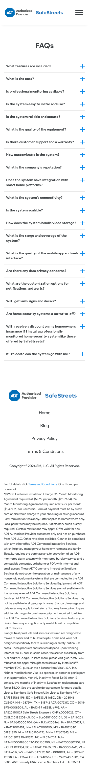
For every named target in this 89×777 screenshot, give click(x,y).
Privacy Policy (44, 438)
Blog (44, 425)
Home (44, 412)
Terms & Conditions (45, 451)
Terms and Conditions (42, 484)
